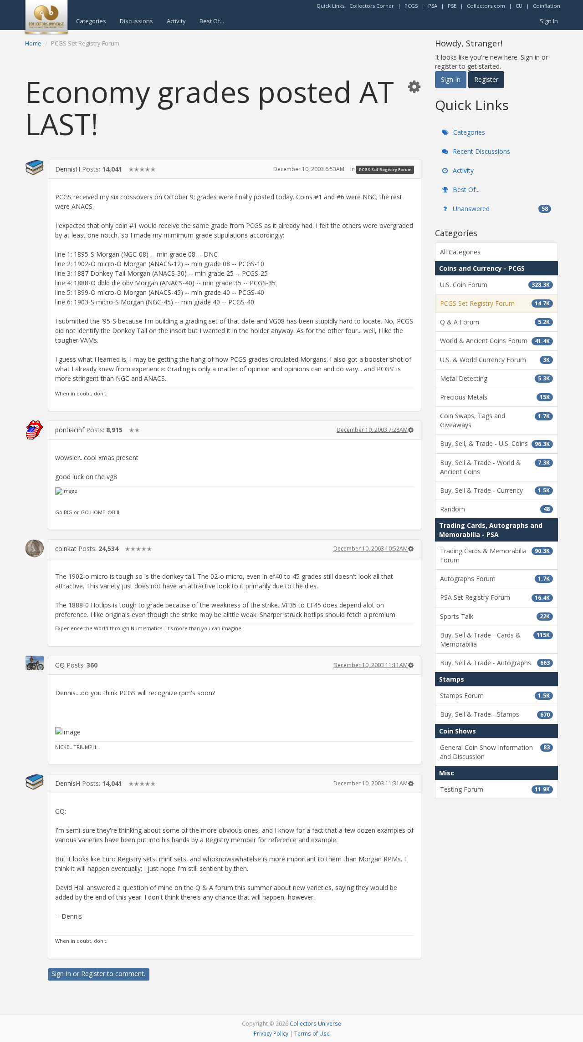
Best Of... (211, 21)
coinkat (66, 548)
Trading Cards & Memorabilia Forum (495, 555)
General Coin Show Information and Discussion (495, 752)
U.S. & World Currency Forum (495, 359)
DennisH (67, 169)
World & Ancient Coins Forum (495, 340)
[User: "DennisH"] (35, 168)
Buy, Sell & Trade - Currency (495, 490)
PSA (432, 5)
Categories (91, 21)
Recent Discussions (480, 151)
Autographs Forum (495, 578)
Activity (176, 21)
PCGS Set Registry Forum (385, 169)
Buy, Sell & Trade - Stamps (495, 714)
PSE (452, 5)
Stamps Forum (495, 695)
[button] (414, 86)
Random (495, 509)
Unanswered (499, 208)
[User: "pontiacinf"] (35, 430)
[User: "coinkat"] (35, 548)
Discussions (136, 21)
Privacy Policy (271, 1033)
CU (519, 5)
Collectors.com (486, 5)
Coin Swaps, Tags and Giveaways (495, 420)
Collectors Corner (371, 5)
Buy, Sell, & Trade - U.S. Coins (495, 443)
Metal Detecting (495, 378)
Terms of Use (312, 1033)
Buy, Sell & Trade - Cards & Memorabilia (495, 639)
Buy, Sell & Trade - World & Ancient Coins (495, 467)
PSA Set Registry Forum (495, 597)
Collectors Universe (315, 1023)
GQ (60, 665)
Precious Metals (495, 397)
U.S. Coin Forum (495, 284)
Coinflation (546, 5)
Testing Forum (495, 789)
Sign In (549, 21)
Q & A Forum (495, 322)
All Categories (460, 252)
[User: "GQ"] (35, 663)
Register (93, 973)
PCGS (411, 5)
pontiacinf (69, 429)
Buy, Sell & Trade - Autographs (495, 662)
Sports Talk (495, 616)
